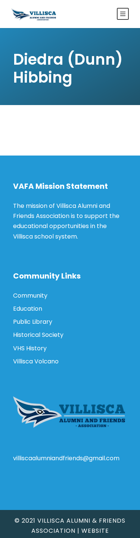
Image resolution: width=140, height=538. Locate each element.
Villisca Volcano (36, 361)
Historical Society (38, 335)
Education (27, 308)
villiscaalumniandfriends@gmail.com (66, 458)
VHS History (30, 348)
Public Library (32, 321)
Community (30, 295)
